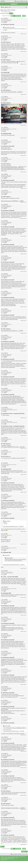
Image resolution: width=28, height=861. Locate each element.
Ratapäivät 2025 (6, 465)
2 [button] (15, 15)
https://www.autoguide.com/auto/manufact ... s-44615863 (13, 807)
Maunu (6, 521)
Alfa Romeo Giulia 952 (6, 20)
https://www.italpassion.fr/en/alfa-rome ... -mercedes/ (12, 330)
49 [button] (23, 15)
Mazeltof (10, 858)
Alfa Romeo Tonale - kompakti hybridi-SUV (10, 409)
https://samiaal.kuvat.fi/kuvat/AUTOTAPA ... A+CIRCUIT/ (14, 564)
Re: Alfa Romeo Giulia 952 (7, 24)
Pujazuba (6, 18)
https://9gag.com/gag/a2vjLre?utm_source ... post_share (13, 446)
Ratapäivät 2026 (6, 129)
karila (6, 555)
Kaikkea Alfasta (9, 141)
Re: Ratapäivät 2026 (6, 133)
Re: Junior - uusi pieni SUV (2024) (9, 576)
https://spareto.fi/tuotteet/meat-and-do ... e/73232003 (13, 526)
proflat (4, 858)
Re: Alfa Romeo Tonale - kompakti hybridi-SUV (12, 413)
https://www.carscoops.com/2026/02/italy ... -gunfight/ (12, 200)
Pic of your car (5, 452)
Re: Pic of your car (5, 456)
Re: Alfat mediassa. (6, 42)
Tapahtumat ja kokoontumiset (11, 464)
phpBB (12, 856)
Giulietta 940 (5, 68)
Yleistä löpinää (9, 37)
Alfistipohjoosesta (8, 27)
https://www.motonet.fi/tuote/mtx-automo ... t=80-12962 (13, 731)
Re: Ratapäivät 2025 (6, 469)
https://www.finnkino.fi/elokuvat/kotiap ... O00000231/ (12, 166)
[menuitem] (3, 1)
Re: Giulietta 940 (5, 72)
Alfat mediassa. (5, 38)
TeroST (6, 725)
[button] (12, 16)
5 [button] (20, 15)
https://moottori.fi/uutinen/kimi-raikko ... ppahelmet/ (11, 91)
